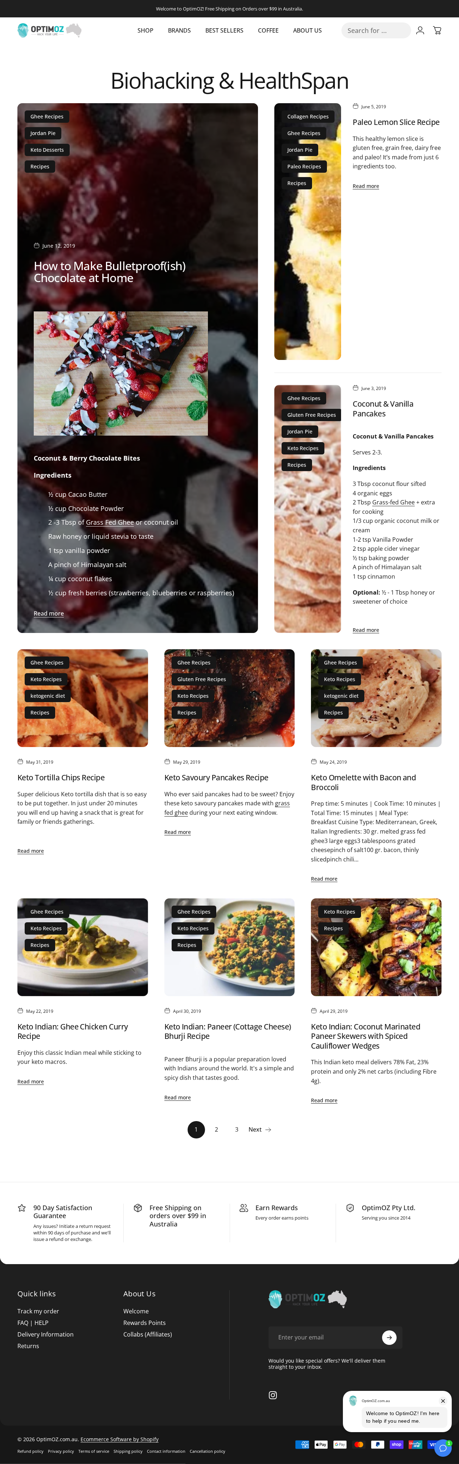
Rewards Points (144, 1322)
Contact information (166, 1451)
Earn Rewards (276, 1207)
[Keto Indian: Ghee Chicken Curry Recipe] (82, 947)
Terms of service (93, 1451)
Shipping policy (128, 1451)
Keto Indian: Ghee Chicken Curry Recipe (72, 1031)
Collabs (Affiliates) (147, 1334)
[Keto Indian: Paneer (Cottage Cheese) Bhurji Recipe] (229, 947)
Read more (49, 613)
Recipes (39, 166)
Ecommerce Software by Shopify (120, 1439)
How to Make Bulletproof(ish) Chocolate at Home (109, 271)
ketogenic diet (47, 695)
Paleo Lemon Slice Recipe (396, 122)
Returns (28, 1346)
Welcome (136, 1311)
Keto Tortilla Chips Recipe (60, 777)
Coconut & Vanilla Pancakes (383, 408)
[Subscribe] (389, 1337)
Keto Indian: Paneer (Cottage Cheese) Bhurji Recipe (227, 1031)
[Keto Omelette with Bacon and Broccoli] (376, 698)
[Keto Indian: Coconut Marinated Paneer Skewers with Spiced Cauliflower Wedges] (376, 947)
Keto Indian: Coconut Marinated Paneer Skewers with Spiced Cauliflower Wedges (365, 1036)
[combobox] (376, 30)
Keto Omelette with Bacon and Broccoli (363, 782)
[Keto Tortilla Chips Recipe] (82, 698)
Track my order (38, 1311)
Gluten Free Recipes (311, 414)
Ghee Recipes (46, 116)
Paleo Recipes (304, 166)
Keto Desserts (47, 149)
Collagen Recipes (308, 116)
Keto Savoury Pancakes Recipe (216, 777)
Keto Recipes (303, 448)
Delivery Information (45, 1334)
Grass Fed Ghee (110, 522)
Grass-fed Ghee (393, 502)
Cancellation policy (207, 1451)
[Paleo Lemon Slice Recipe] (307, 231)
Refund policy (30, 1451)
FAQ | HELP (33, 1322)
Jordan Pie (43, 133)
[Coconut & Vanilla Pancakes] (307, 509)
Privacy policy (61, 1451)
